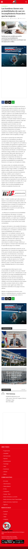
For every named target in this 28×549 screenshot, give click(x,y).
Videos (4, 474)
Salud (4, 466)
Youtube (5, 514)
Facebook (5, 511)
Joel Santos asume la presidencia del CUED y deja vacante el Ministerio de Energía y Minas (14, 338)
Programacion (6, 450)
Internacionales (6, 456)
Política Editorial (6, 486)
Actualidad (5, 453)
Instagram (5, 519)
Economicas (4, 6)
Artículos (5, 471)
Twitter (4, 516)
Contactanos (6, 491)
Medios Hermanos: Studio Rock (10, 502)
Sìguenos (5, 504)
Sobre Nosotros (7, 483)
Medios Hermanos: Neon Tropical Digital (12, 499)
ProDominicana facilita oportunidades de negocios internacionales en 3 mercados (14, 356)
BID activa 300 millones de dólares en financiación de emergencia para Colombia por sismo (14, 374)
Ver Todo (23, 389)
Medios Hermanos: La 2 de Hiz (10, 496)
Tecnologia (5, 463)
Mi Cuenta (5, 481)
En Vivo (5, 489)
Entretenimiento (7, 461)
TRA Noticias (14, 18)
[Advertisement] (14, 82)
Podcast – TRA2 (6, 494)
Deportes (5, 458)
